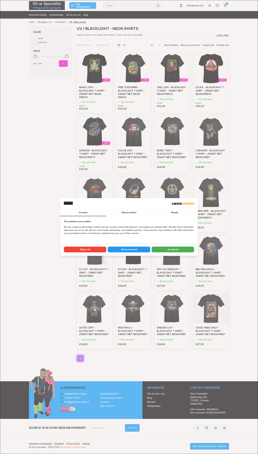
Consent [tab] (83, 212)
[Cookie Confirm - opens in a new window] (183, 203)
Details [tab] (174, 212)
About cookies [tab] (129, 212)
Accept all (173, 249)
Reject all (85, 249)
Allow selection (129, 249)
